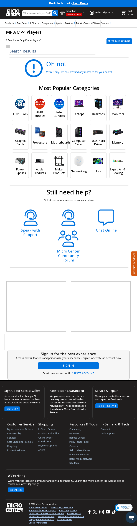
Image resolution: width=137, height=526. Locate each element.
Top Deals (22, 23)
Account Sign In (64, 519)
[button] (124, 507)
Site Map (74, 463)
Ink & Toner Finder (79, 441)
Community (75, 429)
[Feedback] (133, 263)
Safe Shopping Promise (20, 441)
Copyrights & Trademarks (41, 519)
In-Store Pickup (46, 429)
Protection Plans (16, 450)
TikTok (113, 511)
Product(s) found (119, 40)
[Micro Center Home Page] (13, 11)
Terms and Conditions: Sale (71, 516)
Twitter (95, 511)
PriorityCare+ (83, 23)
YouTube (108, 511)
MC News (95, 23)
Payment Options (47, 445)
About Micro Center (38, 507)
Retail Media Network (80, 458)
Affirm (41, 449)
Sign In (68, 366)
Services (69, 23)
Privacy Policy (74, 513)
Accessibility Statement (62, 507)
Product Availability (48, 433)
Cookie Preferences (38, 522)
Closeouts (105, 429)
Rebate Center (77, 437)
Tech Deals (80, 3)
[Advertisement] (37, 307)
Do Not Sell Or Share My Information (46, 513)
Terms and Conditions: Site (41, 516)
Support (105, 23)
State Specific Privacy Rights (42, 510)
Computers (47, 23)
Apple (59, 23)
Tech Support (107, 433)
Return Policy (14, 433)
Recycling (12, 446)
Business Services (79, 454)
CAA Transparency (68, 510)
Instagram (101, 511)
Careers (73, 446)
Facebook (89, 511)
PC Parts (34, 23)
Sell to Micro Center (80, 450)
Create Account (83, 373)
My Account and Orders (20, 429)
